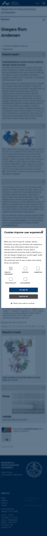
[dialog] (23, 268)
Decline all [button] (23, 296)
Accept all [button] (23, 290)
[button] (23, 303)
